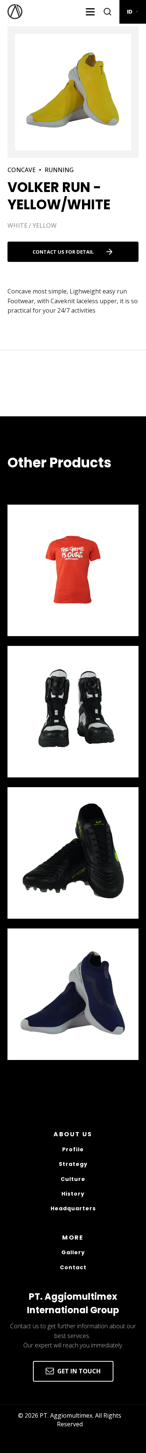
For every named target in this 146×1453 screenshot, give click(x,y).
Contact (73, 1267)
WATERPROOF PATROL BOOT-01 (67, 782)
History (73, 1194)
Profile (73, 1149)
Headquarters (73, 1208)
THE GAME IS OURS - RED (52, 641)
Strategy (73, 1164)
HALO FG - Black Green (50, 923)
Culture (73, 1179)
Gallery (73, 1252)
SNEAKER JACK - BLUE (48, 1065)
